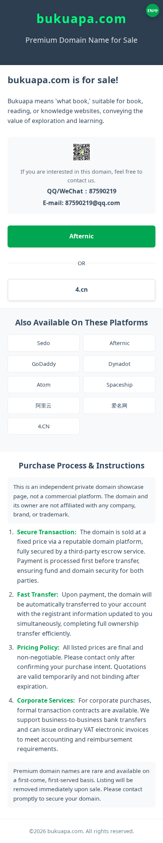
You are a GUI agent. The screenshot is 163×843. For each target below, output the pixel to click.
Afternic (81, 236)
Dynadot (119, 363)
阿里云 (44, 405)
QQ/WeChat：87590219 (81, 191)
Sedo (43, 343)
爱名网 (119, 405)
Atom (43, 384)
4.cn (81, 289)
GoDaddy (44, 363)
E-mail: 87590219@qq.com (81, 203)
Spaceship (120, 384)
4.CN (44, 426)
